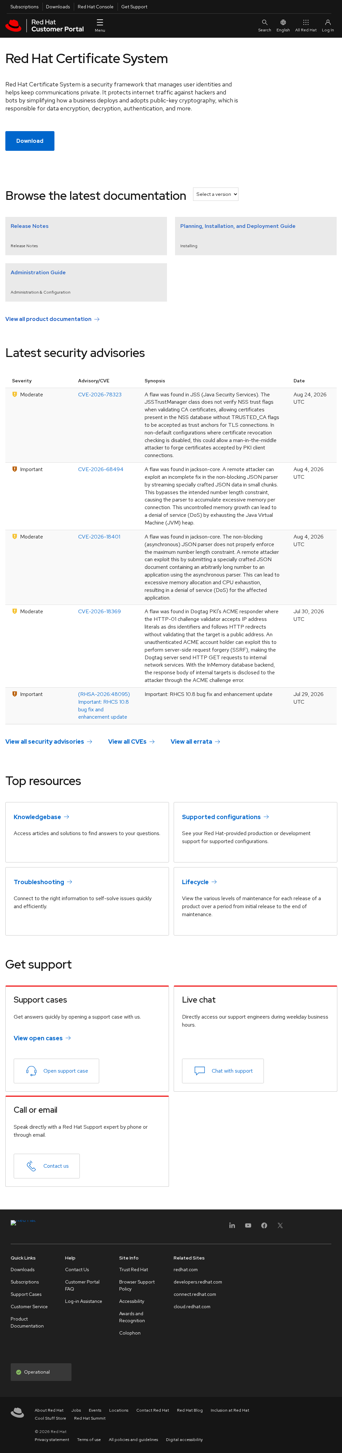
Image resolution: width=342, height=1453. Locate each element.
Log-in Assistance (83, 1301)
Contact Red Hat (152, 1410)
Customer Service (29, 1307)
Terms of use (89, 1439)
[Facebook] (264, 1227)
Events (95, 1410)
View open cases (38, 1038)
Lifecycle (195, 882)
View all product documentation (48, 319)
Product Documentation (27, 1322)
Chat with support (232, 1070)
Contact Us (77, 1269)
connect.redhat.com (195, 1294)
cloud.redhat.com (192, 1307)
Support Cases (26, 1294)
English (283, 30)
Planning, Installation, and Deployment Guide (238, 226)
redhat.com (186, 1269)
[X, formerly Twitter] (280, 1227)
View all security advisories (44, 741)
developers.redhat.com (198, 1282)
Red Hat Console (96, 7)
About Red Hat (49, 1410)
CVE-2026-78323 (100, 394)
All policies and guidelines (133, 1439)
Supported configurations (221, 817)
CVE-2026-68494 (101, 469)
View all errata (191, 741)
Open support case (65, 1070)
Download (29, 140)
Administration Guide (38, 272)
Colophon (130, 1333)
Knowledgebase (37, 817)
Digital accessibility (184, 1439)
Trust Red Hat (133, 1269)
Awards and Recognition (132, 1317)
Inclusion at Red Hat (230, 1410)
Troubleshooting (39, 882)
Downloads (58, 7)
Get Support (134, 7)
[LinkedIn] (232, 1227)
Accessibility (131, 1301)
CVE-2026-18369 (99, 611)
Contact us (56, 1165)
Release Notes (29, 226)
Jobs (76, 1410)
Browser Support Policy (137, 1285)
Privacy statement (52, 1439)
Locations (118, 1410)
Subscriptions (24, 7)
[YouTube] (248, 1227)
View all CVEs (127, 741)
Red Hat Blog (190, 1410)
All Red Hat (306, 30)
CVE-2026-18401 (99, 536)
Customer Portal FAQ (82, 1285)
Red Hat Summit (90, 1418)
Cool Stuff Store (50, 1418)
